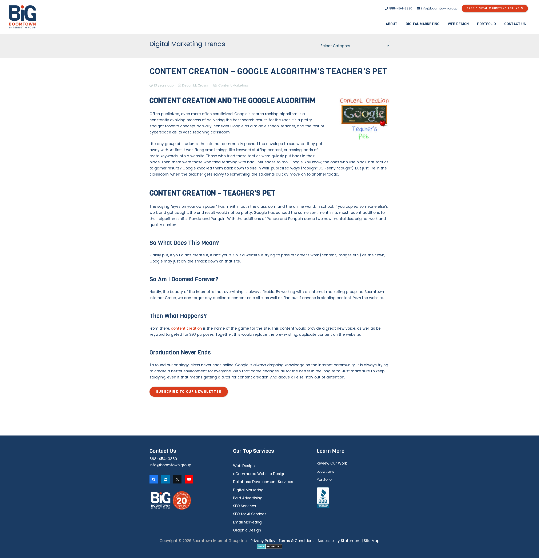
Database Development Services (263, 481)
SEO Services (244, 506)
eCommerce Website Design (259, 473)
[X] (177, 479)
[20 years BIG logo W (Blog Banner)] (185, 500)
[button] (400, 24)
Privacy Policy (263, 540)
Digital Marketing (248, 490)
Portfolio (324, 479)
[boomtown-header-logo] (22, 16)
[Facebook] (153, 479)
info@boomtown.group (170, 464)
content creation (186, 328)
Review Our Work (332, 463)
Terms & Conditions (296, 540)
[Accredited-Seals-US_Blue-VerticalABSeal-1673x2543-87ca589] (353, 497)
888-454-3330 (163, 458)
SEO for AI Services (249, 514)
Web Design (244, 465)
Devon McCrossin (195, 85)
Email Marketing (247, 522)
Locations (325, 471)
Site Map (371, 540)
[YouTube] (189, 479)
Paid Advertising (248, 498)
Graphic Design (247, 530)
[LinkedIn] (165, 479)
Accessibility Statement (339, 540)
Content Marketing (233, 85)
